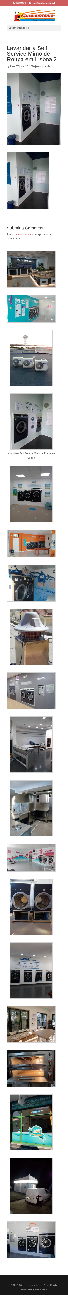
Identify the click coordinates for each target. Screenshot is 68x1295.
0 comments (43, 66)
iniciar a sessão (24, 234)
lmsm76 (14, 66)
